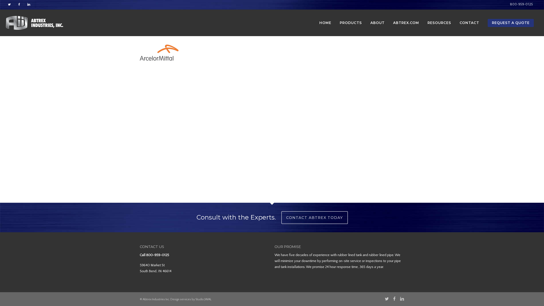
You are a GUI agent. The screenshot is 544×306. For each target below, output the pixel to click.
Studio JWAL (203, 299)
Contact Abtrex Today (314, 217)
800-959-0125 (157, 255)
